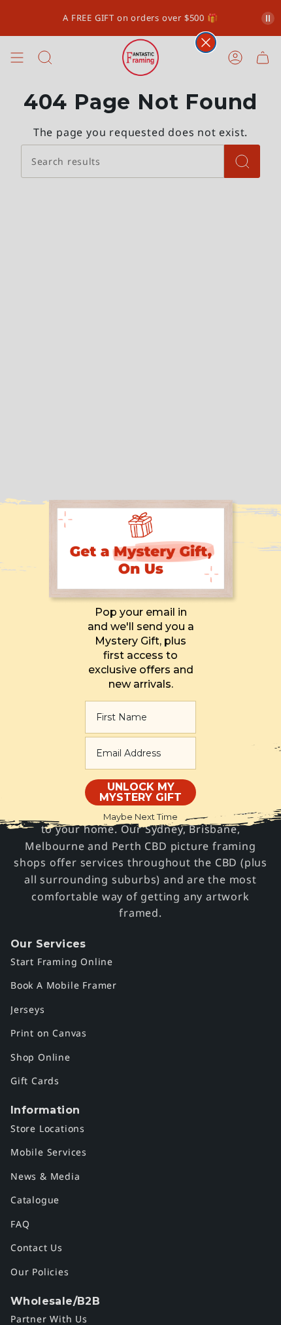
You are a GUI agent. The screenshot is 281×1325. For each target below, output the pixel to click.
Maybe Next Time (140, 816)
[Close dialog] (206, 42)
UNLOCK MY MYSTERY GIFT (140, 792)
